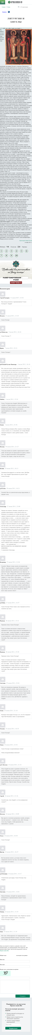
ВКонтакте (8, 955)
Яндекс (11, 955)
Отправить (23, 996)
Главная (3, 7)
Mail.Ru (14, 955)
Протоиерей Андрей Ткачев (25, 240)
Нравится (4, 12)
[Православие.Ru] (15, 2)
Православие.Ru (4, 950)
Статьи (8, 7)
